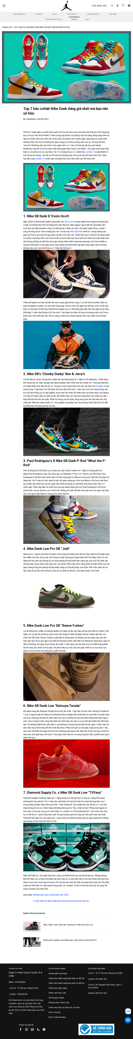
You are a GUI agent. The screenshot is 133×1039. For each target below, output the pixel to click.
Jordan (38, 14)
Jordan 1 (90, 152)
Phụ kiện (112, 14)
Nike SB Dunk (75, 231)
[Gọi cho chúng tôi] (39, 1029)
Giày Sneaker (19, 14)
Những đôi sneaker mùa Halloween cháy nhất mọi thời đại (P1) (70, 940)
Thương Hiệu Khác (53, 19)
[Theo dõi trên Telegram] (45, 1029)
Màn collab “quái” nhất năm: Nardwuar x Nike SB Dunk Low (68, 925)
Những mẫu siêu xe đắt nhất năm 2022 (51, 895)
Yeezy (54, 14)
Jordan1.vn (40, 158)
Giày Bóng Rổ (93, 14)
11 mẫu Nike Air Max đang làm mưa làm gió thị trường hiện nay (61, 901)
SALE (87, 19)
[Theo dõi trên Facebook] (21, 1029)
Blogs (74, 19)
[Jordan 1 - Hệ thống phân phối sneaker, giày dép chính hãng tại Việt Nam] (66, 6)
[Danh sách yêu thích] (123, 5)
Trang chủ (7, 27)
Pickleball (72, 14)
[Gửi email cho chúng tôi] (33, 1029)
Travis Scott (69, 221)
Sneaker (99, 386)
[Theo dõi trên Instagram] (27, 1029)
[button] (4, 5)
